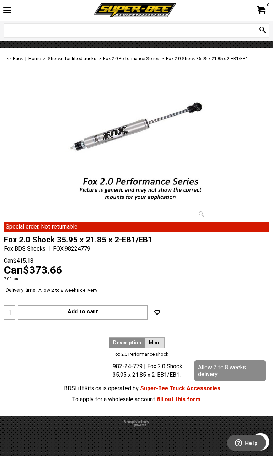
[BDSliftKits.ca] (135, 10)
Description (127, 342)
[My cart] (261, 10)
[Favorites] (157, 312)
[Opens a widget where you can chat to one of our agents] (246, 443)
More (155, 342)
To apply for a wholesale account (113, 399)
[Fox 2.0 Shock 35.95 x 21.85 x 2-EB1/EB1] (136, 149)
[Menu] (7, 11)
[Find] (262, 30)
